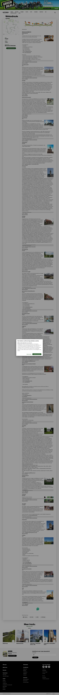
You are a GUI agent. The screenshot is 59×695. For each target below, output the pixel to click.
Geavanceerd (29, 354)
